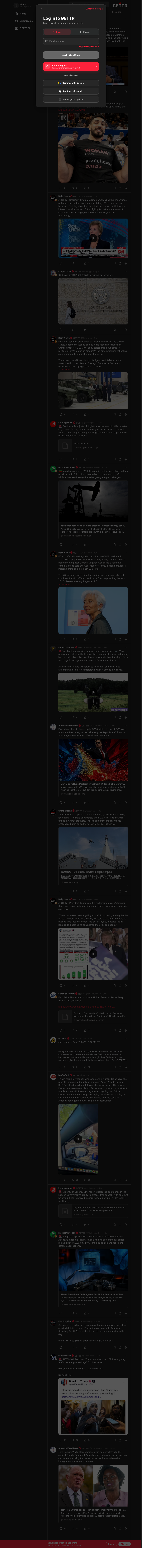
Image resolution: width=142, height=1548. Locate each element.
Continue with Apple (72, 91)
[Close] (40, 9)
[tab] (56, 32)
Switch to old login (93, 9)
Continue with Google (72, 83)
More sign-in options (72, 99)
